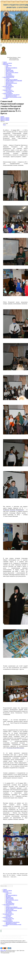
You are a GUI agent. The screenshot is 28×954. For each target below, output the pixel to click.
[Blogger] (7, 948)
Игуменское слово (10, 91)
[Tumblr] (10, 948)
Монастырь (5, 64)
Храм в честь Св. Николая (11, 79)
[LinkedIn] (8, 948)
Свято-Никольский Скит (8, 77)
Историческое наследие (8, 86)
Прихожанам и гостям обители (12, 94)
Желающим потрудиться (11, 95)
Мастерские (8, 69)
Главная (5, 62)
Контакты (5, 98)
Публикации (8, 87)
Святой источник (9, 81)
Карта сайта (3, 950)
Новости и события (7, 63)
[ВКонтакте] (1, 948)
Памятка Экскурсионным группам (13, 97)
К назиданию (9, 92)
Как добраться (9, 74)
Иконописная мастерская (11, 83)
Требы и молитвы (10, 71)
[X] (5, 948)
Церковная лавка (9, 70)
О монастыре (9, 65)
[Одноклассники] (3, 948)
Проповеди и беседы (7, 90)
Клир (7, 66)
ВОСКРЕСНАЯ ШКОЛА (11, 67)
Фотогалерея (8, 73)
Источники (8, 88)
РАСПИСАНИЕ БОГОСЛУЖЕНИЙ (14, 80)
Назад (4, 124)
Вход (2, 932)
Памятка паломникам (8, 93)
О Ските (8, 78)
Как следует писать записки (12, 72)
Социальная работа (10, 76)
